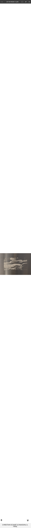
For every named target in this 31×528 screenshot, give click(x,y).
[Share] (26, 2)
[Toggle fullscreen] (22, 2)
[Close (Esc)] (29, 2)
